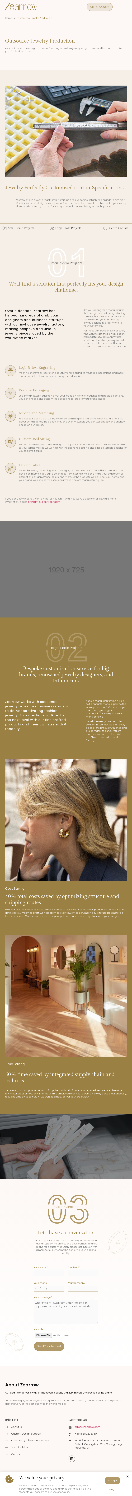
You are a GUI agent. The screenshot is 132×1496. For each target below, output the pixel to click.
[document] (66, 748)
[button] (127, 1476)
